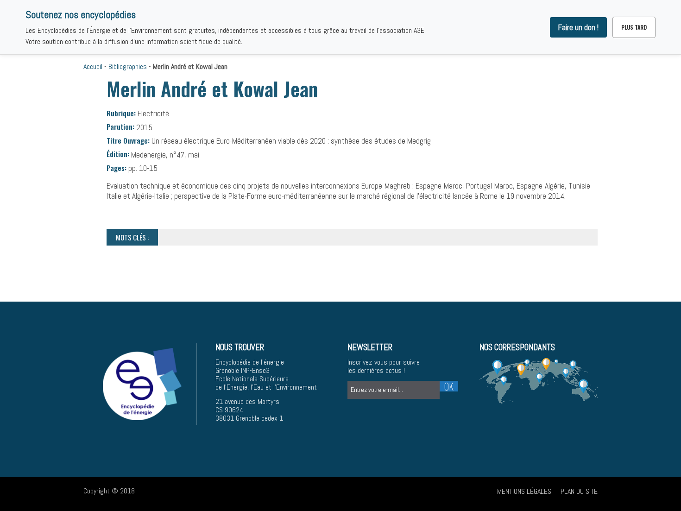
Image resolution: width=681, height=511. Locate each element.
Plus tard (634, 27)
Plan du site (579, 491)
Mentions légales (524, 491)
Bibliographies (127, 66)
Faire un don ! (578, 27)
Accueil (92, 66)
